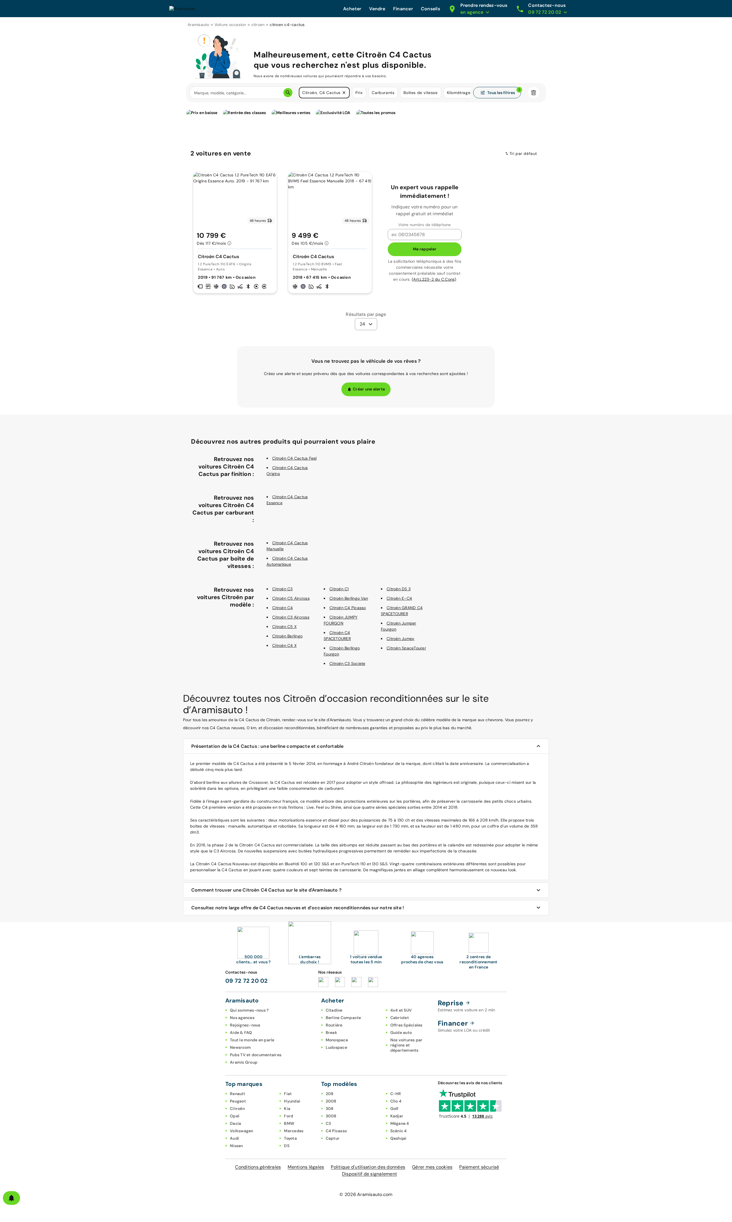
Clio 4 (396, 1101)
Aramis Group (243, 1062)
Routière (334, 1025)
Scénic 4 (398, 1130)
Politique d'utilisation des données (368, 1167)
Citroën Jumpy (400, 638)
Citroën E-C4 (399, 598)
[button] (344, 92)
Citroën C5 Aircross (291, 598)
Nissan (236, 1145)
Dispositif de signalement (369, 1174)
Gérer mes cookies (432, 1167)
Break (331, 1032)
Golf (394, 1108)
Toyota (290, 1138)
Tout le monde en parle (252, 1039)
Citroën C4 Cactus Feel (294, 458)
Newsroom (240, 1047)
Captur (333, 1138)
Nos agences (242, 1017)
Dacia (235, 1123)
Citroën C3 (282, 588)
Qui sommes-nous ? (249, 1010)
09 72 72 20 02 (246, 980)
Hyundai (292, 1101)
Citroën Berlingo (287, 636)
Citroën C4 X (284, 645)
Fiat (288, 1093)
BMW (289, 1123)
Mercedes (293, 1130)
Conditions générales (258, 1167)
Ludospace (336, 1047)
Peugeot (238, 1101)
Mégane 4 (399, 1123)
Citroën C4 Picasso (347, 607)
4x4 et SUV (401, 1010)
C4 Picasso (336, 1130)
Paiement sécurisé (479, 1167)
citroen (258, 24)
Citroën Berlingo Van (348, 598)
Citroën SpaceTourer (406, 648)
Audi (234, 1138)
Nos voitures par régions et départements (406, 1045)
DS (286, 1145)
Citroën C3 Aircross (290, 617)
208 (330, 1093)
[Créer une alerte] (11, 1198)
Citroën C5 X (284, 626)
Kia (287, 1108)
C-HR (395, 1093)
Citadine (334, 1010)
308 (330, 1108)
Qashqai (398, 1138)
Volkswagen (241, 1130)
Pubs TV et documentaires (255, 1054)
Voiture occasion (230, 24)
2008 (331, 1101)
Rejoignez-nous (245, 1025)
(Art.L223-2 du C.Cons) (434, 279)
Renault (237, 1093)
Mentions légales (306, 1167)
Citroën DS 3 (399, 588)
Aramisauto (198, 24)
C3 (328, 1123)
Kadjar (396, 1116)
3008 (331, 1116)
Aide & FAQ (241, 1032)
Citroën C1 (339, 588)
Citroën (237, 1108)
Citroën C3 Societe (347, 663)
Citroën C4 (282, 607)
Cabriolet (399, 1017)
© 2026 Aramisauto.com (365, 1194)
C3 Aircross (225, 851)
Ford (288, 1116)
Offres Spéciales (406, 1025)
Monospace (337, 1039)
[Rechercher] (288, 92)
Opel (234, 1116)
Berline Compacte (343, 1017)
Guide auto (401, 1032)
